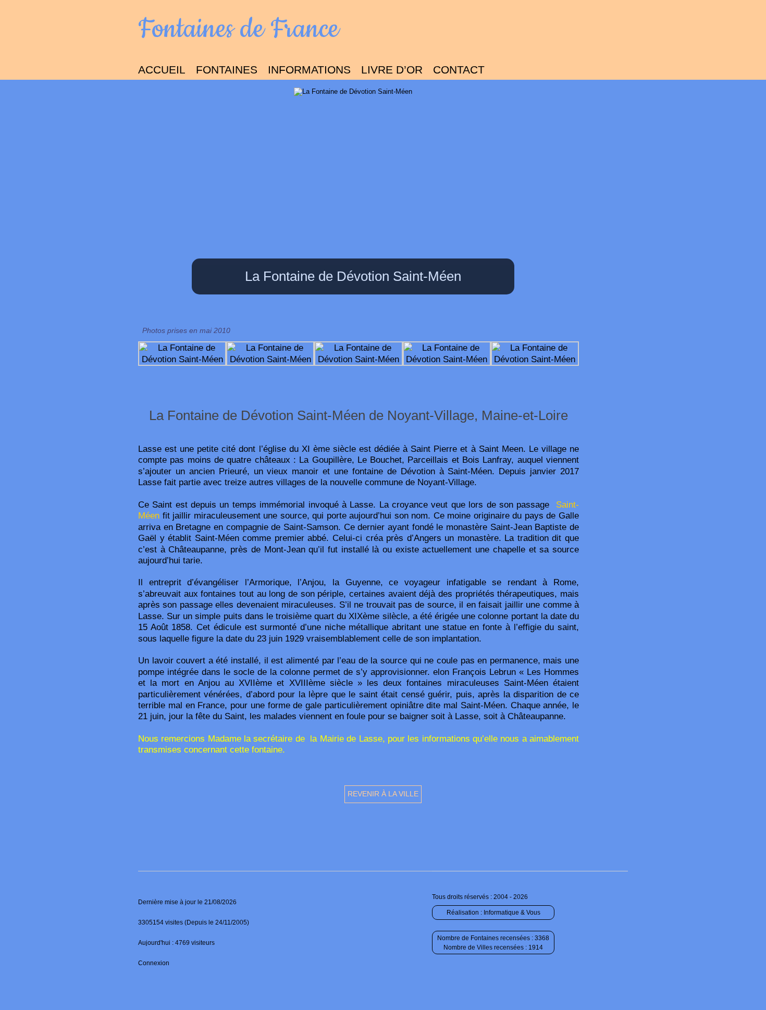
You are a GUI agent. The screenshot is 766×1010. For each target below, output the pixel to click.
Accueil (162, 70)
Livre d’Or (392, 70)
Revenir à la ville (383, 794)
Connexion (153, 963)
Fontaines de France (238, 29)
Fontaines (226, 70)
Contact (459, 70)
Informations (309, 70)
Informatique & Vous (512, 912)
